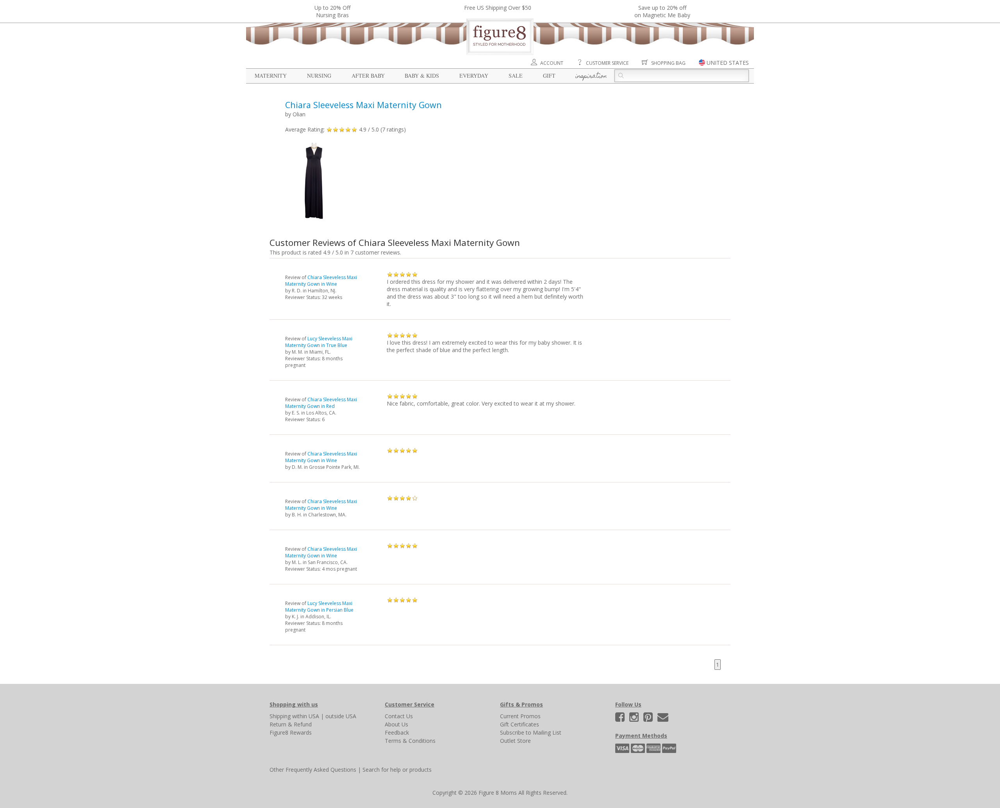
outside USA (340, 716)
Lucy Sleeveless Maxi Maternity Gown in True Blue (318, 342)
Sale (516, 75)
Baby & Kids (422, 75)
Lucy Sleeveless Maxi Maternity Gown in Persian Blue (319, 606)
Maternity (271, 75)
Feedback (397, 732)
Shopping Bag (668, 63)
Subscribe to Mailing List (530, 732)
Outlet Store (515, 740)
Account (551, 63)
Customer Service (607, 63)
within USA (305, 716)
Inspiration (591, 76)
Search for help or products (397, 769)
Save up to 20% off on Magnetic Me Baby (662, 11)
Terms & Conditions (410, 740)
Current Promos (520, 716)
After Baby (368, 75)
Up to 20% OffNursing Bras (332, 11)
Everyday (473, 75)
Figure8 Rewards (291, 732)
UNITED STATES (728, 62)
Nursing (319, 75)
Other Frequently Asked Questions (313, 769)
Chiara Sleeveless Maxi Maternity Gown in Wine (321, 280)
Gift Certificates (519, 724)
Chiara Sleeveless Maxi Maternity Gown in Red (321, 402)
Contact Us (399, 716)
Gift (549, 75)
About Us (396, 724)
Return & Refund (291, 724)
